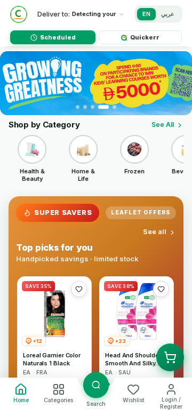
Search (96, 404)
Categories (58, 400)
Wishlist (134, 400)
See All (162, 125)
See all (154, 232)
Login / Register (171, 403)
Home (21, 400)
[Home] (18, 14)
